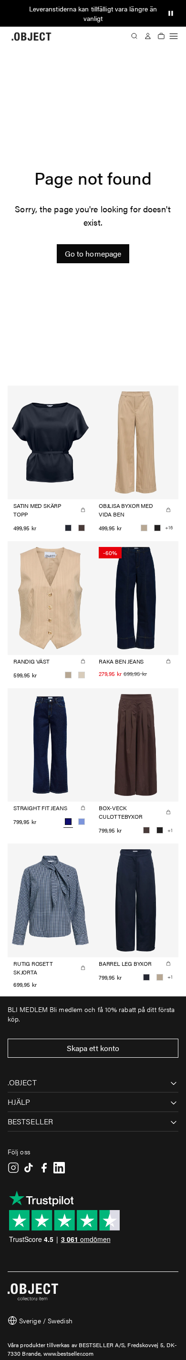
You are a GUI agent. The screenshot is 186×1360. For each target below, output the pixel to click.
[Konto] (148, 36)
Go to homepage (93, 253)
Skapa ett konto (93, 1047)
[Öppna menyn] (173, 36)
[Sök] (134, 36)
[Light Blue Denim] (81, 821)
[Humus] (144, 528)
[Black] (157, 528)
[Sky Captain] (68, 528)
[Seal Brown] (81, 528)
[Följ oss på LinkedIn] (59, 1167)
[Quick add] (83, 510)
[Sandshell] (81, 675)
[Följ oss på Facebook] (44, 1167)
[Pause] (171, 13)
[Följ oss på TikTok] (28, 1167)
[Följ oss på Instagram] (13, 1167)
